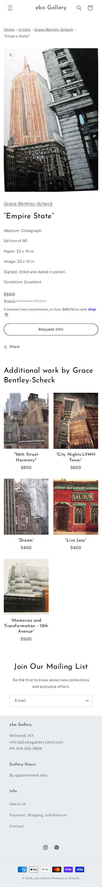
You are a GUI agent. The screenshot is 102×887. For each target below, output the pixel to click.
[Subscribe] (86, 701)
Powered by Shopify (65, 878)
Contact (16, 826)
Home (9, 29)
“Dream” (26, 540)
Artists (24, 29)
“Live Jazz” (76, 540)
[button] (10, 7)
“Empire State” (17, 36)
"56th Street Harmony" (26, 457)
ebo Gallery (42, 878)
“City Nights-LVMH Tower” (76, 457)
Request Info (51, 329)
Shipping (9, 300)
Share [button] (14, 347)
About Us (17, 804)
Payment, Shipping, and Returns (38, 815)
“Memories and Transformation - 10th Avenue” (26, 626)
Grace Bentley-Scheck (53, 29)
